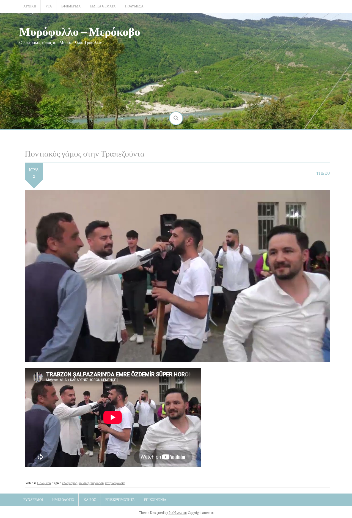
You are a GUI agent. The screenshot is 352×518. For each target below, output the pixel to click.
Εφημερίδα (71, 6)
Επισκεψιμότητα (120, 500)
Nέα (49, 6)
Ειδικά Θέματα (103, 6)
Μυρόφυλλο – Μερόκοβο (79, 31)
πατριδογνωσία (115, 483)
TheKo (323, 173)
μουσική (83, 483)
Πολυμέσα (134, 6)
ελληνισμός (69, 483)
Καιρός (90, 500)
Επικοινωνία (155, 500)
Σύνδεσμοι (33, 500)
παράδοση (97, 483)
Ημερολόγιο (63, 500)
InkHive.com (178, 513)
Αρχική (29, 6)
